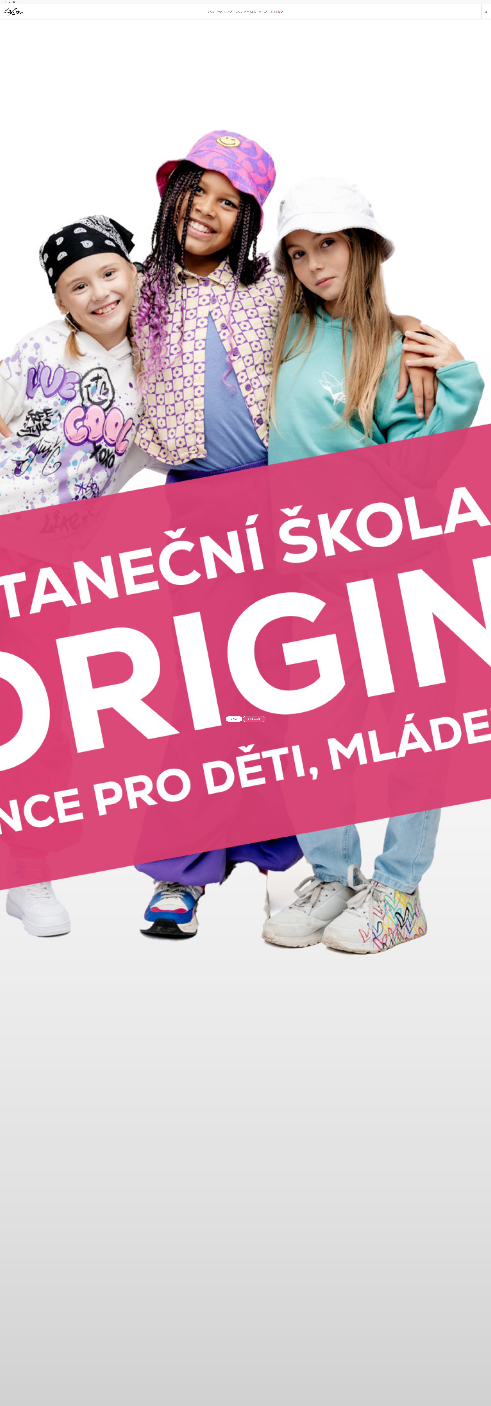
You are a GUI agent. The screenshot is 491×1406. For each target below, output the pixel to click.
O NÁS (234, 719)
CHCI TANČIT (254, 719)
